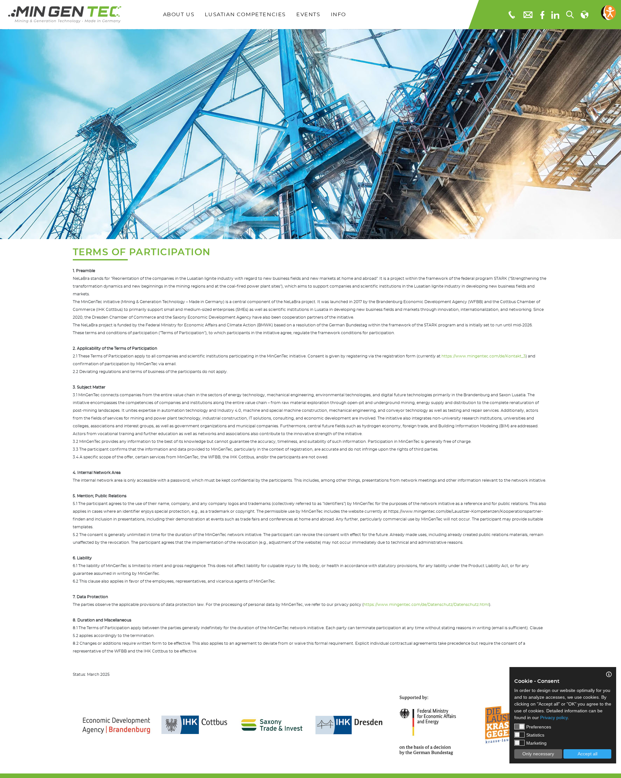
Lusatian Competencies (245, 14)
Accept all (587, 753)
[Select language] (584, 14)
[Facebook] (542, 14)
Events (308, 14)
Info (338, 14)
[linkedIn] (555, 14)
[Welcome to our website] (64, 14)
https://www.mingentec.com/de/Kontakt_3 (483, 356)
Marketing (536, 743)
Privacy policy (554, 717)
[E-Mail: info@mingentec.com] (527, 14)
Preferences (538, 726)
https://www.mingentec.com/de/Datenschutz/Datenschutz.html (426, 605)
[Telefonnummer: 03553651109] (511, 14)
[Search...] (569, 14)
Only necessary (538, 753)
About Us (179, 14)
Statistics (535, 735)
